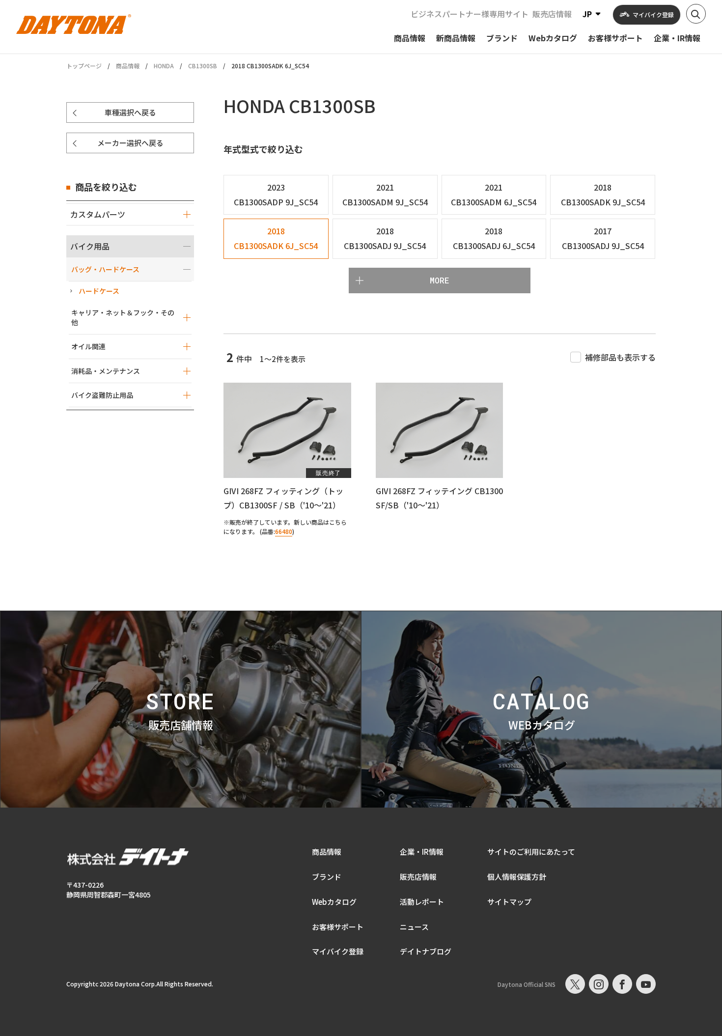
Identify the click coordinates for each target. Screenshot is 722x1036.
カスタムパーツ (97, 214)
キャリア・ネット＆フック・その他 (122, 317)
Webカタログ (334, 901)
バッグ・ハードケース (105, 269)
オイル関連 (88, 346)
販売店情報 (552, 14)
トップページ (84, 66)
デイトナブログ (425, 951)
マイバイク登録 (337, 951)
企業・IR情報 (422, 851)
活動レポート (422, 901)
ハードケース (99, 291)
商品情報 (127, 65)
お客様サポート (337, 927)
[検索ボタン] (696, 14)
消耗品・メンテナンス (105, 371)
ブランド (326, 876)
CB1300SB (202, 65)
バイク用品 (90, 246)
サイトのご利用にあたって (531, 851)
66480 (283, 531)
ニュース (414, 927)
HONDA (164, 65)
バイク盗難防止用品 (102, 395)
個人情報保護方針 (516, 876)
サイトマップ (509, 901)
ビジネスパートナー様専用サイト (469, 14)
